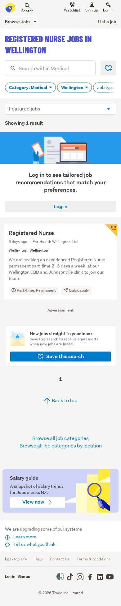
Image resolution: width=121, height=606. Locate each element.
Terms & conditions (93, 559)
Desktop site (16, 559)
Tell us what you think (34, 544)
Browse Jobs (18, 22)
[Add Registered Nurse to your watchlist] (111, 230)
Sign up (91, 10)
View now (33, 502)
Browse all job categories (60, 438)
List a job (107, 22)
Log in (108, 10)
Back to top (64, 400)
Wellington (72, 87)
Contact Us (59, 559)
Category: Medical (28, 87)
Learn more (24, 537)
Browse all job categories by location (61, 445)
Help (38, 559)
